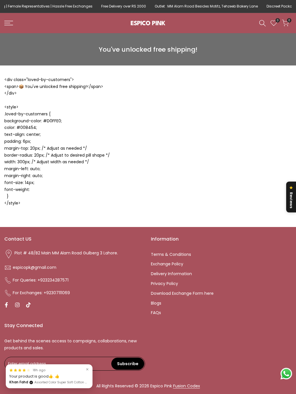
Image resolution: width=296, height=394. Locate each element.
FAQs (156, 313)
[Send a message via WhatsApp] (286, 373)
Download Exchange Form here (182, 293)
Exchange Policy (167, 264)
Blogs (156, 303)
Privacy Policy (164, 283)
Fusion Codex (186, 386)
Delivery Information (171, 274)
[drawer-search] (262, 23)
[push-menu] (8, 23)
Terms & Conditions (171, 254)
